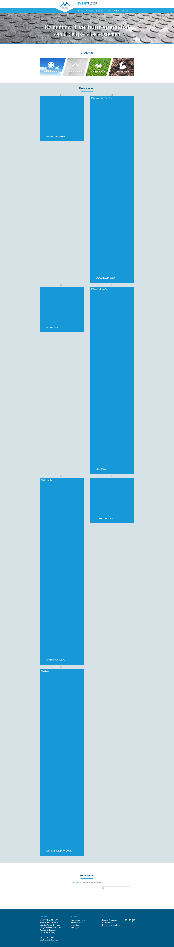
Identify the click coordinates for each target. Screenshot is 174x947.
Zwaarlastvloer (77, 922)
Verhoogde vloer (78, 920)
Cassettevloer (108, 922)
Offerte (117, 11)
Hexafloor (75, 925)
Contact (125, 11)
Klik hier (77, 882)
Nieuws (108, 11)
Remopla (75, 927)
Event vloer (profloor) (111, 925)
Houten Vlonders (109, 920)
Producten (89, 11)
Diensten (99, 11)
